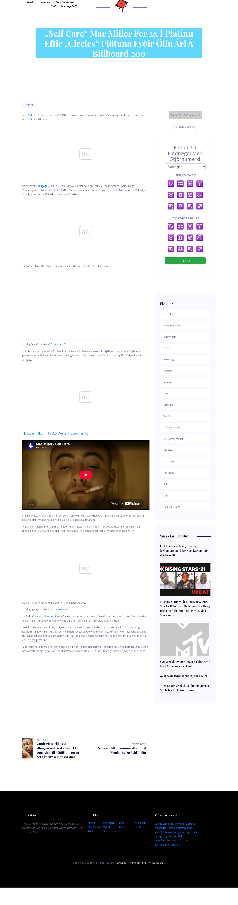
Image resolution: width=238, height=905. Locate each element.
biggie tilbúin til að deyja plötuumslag (56, 433)
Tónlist (91, 831)
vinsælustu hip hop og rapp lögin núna (176, 832)
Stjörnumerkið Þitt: (185, 175)
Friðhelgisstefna (138, 862)
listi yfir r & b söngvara (167, 844)
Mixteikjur (140, 822)
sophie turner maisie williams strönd (175, 823)
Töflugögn (42, 186)
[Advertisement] (85, 299)
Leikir (138, 827)
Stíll (53, 6)
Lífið (121, 822)
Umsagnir (45, 2)
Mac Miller (28, 115)
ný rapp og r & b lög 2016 (169, 836)
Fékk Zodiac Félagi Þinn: (185, 217)
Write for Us (156, 862)
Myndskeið (94, 827)
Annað (91, 822)
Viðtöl (106, 827)
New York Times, (44, 616)
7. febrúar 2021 (59, 344)
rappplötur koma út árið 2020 (171, 840)
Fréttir (29, 105)
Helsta (30, 2)
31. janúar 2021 (59, 609)
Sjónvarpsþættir (70, 6)
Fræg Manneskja (65, 2)
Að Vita (185, 261)
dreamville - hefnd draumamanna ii (174, 827)
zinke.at (121, 862)
